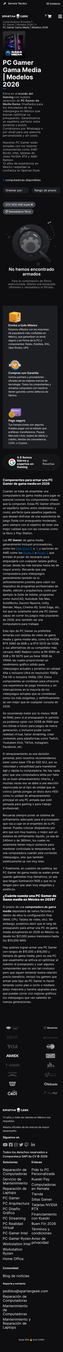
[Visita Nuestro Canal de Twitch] (27, 1144)
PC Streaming (14, 1218)
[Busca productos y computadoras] (36, 16)
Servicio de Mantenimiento (15, 1181)
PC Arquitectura (16, 1203)
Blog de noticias (16, 1276)
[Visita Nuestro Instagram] (16, 1144)
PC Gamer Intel (15, 1233)
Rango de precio (45, 190)
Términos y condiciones (41, 1231)
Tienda (37, 1194)
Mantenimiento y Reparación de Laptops (17, 1323)
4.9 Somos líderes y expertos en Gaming (35, 462)
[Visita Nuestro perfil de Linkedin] (33, 1144)
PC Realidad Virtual (13, 1226)
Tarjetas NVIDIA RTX (44, 1207)
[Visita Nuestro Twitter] (22, 1144)
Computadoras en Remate (43, 1186)
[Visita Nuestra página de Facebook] (11, 1144)
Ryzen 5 (28, 552)
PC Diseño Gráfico (11, 1211)
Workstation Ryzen (12, 1251)
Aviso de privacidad (39, 1240)
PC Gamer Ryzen (17, 1238)
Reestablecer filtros (19, 211)
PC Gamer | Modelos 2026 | (19, 24)
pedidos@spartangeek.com (25, 1291)
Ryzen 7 (42, 552)
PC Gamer (11, 1198)
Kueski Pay (40, 1179)
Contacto (54, 3)
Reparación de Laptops (15, 1191)
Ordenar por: (14, 190)
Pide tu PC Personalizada (43, 1172)
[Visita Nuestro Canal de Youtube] (6, 1144)
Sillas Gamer (41, 1199)
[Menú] (60, 16)
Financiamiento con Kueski (44, 1216)
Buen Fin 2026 (43, 1224)
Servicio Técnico (17, 3)
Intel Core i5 (24, 548)
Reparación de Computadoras (15, 1172)
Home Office (13, 1259)
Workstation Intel (17, 1244)
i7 (37, 548)
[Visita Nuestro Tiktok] (30, 1144)
